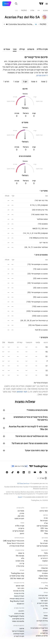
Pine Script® (43, 578)
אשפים (45, 631)
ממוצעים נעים (42, 255)
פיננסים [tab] (30, 49)
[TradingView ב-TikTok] (12, 472)
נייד (46, 586)
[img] (7, 24)
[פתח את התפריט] (46, 3)
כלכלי (46, 553)
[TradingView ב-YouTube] (35, 472)
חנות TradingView (17, 573)
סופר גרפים (44, 511)
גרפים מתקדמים (18, 619)
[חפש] (16, 3)
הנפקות (45, 561)
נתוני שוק (21, 516)
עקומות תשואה (42, 571)
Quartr (20, 497)
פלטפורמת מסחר (18, 621)
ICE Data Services (23, 483)
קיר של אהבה (43, 598)
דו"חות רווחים (43, 556)
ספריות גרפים (19, 613)
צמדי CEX (44, 528)
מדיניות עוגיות (19, 593)
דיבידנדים (44, 558)
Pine (46, 533)
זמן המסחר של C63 (17, 578)
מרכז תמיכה (20, 561)
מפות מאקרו (43, 576)
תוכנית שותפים (18, 634)
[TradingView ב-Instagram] (29, 472)
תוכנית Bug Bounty (17, 601)
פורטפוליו (44, 568)
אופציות (45, 573)
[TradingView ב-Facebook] (40, 472)
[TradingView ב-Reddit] (7, 472)
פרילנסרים (44, 633)
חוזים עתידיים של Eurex (15, 543)
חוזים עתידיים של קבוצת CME (13, 541)
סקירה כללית (19, 526)
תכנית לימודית (19, 636)
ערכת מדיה (20, 566)
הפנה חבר (44, 601)
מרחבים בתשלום (42, 636)
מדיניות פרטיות (18, 591)
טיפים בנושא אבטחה (17, 598)
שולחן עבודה (43, 588)
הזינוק (22, 533)
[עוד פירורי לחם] (39, 10)
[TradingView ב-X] (46, 472)
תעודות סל (44, 521)
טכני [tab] (15, 49)
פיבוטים (44, 337)
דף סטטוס (20, 604)
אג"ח (46, 523)
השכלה (45, 618)
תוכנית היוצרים (42, 603)
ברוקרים (21, 528)
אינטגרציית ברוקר (18, 631)
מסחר (46, 616)
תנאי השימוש (22, 391)
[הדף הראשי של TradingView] (41, 3)
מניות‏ (46, 518)
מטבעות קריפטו (42, 526)
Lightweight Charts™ (16, 616)
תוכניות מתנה (19, 518)
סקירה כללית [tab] (42, 49)
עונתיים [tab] (7, 49)
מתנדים (44, 191)
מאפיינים (21, 511)
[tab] (44, 82)
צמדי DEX (44, 531)
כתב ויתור (20, 588)
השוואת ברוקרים (18, 531)
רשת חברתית (43, 595)
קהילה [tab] (22, 49)
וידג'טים (21, 611)
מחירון (22, 513)
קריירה (22, 563)
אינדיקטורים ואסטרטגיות (39, 628)
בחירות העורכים (42, 621)
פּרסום (22, 628)
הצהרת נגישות (19, 596)
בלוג (22, 558)
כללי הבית (44, 606)
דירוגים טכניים (42, 75)
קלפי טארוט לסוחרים (17, 576)
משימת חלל (20, 556)
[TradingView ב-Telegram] (18, 472)
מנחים (45, 608)
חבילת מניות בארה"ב (16, 546)
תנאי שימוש (20, 586)
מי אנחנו (21, 553)
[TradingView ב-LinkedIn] (23, 472)
